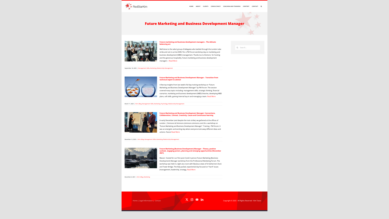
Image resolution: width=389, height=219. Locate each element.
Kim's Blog (138, 104)
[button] (261, 6)
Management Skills (144, 68)
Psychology (164, 104)
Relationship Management (165, 68)
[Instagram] (192, 200)
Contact (158, 201)
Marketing (153, 68)
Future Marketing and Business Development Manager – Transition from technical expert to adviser (189, 78)
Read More (173, 61)
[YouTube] (197, 200)
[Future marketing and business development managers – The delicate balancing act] (141, 51)
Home (135, 201)
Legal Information (146, 201)
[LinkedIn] (202, 200)
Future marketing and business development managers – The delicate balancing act (188, 43)
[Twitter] (187, 200)
